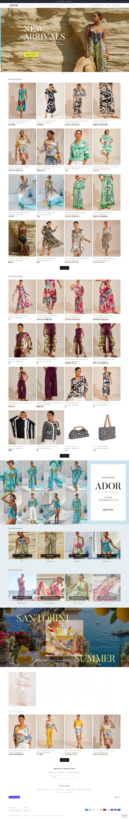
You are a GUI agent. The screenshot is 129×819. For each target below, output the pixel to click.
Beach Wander (21, 603)
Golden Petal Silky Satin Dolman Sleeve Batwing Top (77, 121)
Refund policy (27, 815)
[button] (32, 5)
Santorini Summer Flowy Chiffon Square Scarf (103, 707)
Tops (21, 561)
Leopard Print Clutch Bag (70, 446)
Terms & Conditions (68, 792)
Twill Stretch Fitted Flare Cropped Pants (46, 750)
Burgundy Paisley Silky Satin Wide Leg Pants (47, 359)
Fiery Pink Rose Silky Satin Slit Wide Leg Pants (47, 315)
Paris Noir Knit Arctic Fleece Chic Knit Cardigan (47, 446)
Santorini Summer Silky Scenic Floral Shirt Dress (19, 166)
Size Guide (89, 789)
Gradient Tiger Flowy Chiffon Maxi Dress (46, 212)
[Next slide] (67, 73)
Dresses (77, 561)
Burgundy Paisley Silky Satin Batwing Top (18, 359)
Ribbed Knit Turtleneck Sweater (16, 446)
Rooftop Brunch (77, 603)
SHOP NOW (64, 492)
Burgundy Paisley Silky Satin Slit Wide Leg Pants (104, 359)
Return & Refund (81, 789)
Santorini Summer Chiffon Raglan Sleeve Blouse (19, 750)
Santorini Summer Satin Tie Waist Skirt (73, 750)
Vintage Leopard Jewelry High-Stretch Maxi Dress (104, 258)
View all (64, 268)
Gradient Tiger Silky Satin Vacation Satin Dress (19, 212)
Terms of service (42, 815)
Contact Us (52, 789)
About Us (38, 789)
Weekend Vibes (105, 603)
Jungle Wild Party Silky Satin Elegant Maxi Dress (20, 121)
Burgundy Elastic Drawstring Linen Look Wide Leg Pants (49, 402)
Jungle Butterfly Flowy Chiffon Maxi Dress (46, 258)
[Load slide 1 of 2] (61, 74)
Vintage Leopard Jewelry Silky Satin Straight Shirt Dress (77, 258)
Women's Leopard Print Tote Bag (100, 446)
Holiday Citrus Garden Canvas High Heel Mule (75, 707)
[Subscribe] (76, 776)
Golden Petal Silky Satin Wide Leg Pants (102, 121)
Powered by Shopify (19, 815)
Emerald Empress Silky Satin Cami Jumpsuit (18, 258)
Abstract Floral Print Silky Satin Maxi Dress (46, 121)
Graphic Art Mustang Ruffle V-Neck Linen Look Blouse (77, 166)
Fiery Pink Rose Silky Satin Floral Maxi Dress (19, 315)
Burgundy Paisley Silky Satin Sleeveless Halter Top (20, 402)
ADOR (13, 815)
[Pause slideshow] (71, 73)
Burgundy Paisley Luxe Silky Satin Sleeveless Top (76, 359)
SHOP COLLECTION (64, 637)
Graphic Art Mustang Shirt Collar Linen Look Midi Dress (105, 166)
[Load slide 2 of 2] (64, 74)
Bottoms (49, 561)
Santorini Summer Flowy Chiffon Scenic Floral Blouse (49, 166)
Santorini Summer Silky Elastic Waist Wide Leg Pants (49, 707)
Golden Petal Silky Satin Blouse (72, 402)
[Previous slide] (57, 73)
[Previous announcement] (9, 1)
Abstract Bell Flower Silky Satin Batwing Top (75, 212)
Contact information (59, 815)
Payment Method (60, 789)
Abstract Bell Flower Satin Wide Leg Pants (102, 212)
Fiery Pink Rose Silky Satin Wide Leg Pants (102, 315)
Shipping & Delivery (71, 789)
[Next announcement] (120, 1)
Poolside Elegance (49, 603)
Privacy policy (34, 815)
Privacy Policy (59, 792)
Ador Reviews (45, 789)
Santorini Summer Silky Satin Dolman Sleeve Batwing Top (22, 707)
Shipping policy (50, 815)
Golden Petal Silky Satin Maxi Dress (101, 402)
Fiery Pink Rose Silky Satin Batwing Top (74, 315)
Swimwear (106, 561)
